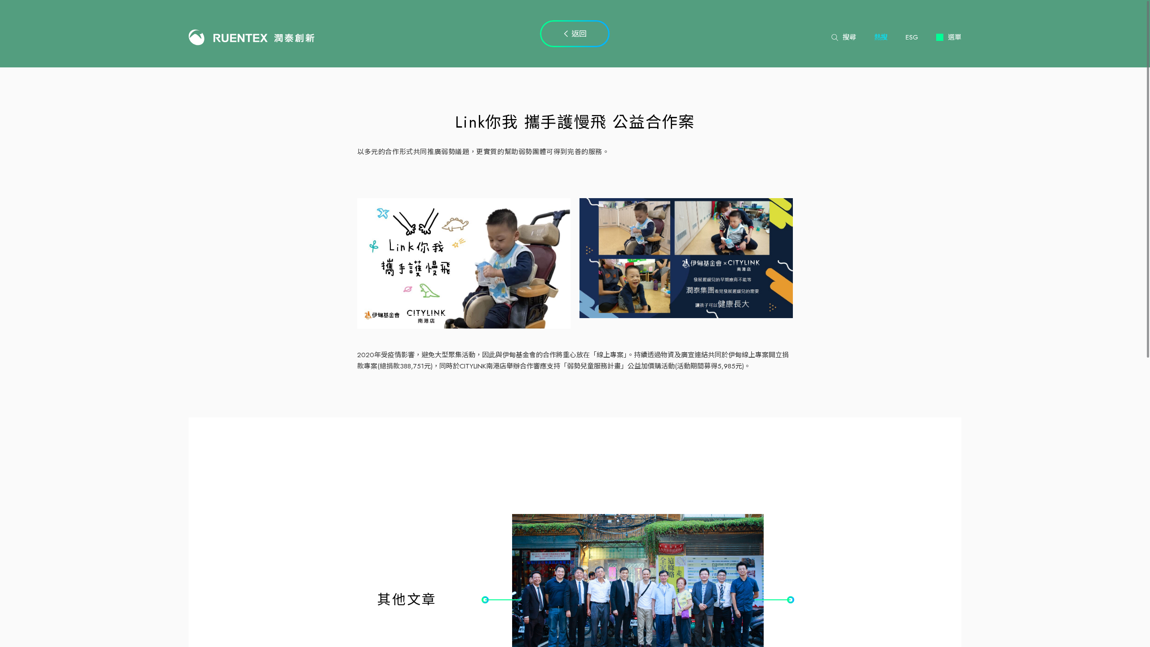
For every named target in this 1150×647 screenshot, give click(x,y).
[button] (503, 600)
